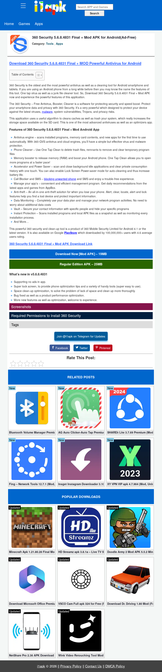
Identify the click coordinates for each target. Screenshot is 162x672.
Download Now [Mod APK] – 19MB (81, 254)
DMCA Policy (115, 666)
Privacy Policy (71, 666)
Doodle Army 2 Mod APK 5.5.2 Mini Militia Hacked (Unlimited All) (130, 552)
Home (9, 23)
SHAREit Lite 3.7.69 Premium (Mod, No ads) (130, 432)
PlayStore (70, 233)
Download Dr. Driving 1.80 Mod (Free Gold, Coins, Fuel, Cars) (130, 604)
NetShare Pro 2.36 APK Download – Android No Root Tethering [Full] (32, 655)
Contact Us (93, 666)
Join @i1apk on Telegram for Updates (81, 336)
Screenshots (21, 306)
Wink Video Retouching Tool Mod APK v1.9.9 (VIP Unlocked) (81, 655)
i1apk (41, 666)
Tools (50, 44)
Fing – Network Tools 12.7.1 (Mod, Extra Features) (32, 484)
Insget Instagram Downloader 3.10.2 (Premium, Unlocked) (81, 484)
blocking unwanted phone (60, 179)
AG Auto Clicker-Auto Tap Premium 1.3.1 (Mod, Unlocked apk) (81, 432)
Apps (39, 23)
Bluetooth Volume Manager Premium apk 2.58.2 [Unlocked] (32, 432)
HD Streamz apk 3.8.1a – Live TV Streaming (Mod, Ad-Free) (81, 552)
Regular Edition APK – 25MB (81, 264)
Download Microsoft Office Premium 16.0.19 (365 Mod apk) (32, 604)
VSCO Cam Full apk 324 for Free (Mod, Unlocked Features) (81, 604)
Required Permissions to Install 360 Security (46, 315)
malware (47, 112)
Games (24, 23)
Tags (15, 324)
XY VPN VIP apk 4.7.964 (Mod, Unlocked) (130, 484)
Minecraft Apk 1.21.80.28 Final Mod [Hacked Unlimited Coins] (32, 552)
